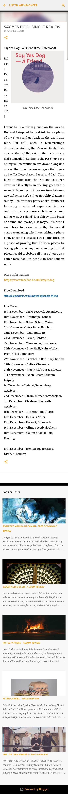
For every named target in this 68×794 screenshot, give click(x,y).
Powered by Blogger (36, 789)
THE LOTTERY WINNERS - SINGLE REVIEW (25, 754)
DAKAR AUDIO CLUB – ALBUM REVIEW (23, 587)
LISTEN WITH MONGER (23, 5)
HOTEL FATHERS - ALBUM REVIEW (21, 642)
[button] (6, 38)
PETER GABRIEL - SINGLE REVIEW (20, 698)
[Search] (63, 5)
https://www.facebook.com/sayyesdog (29, 280)
